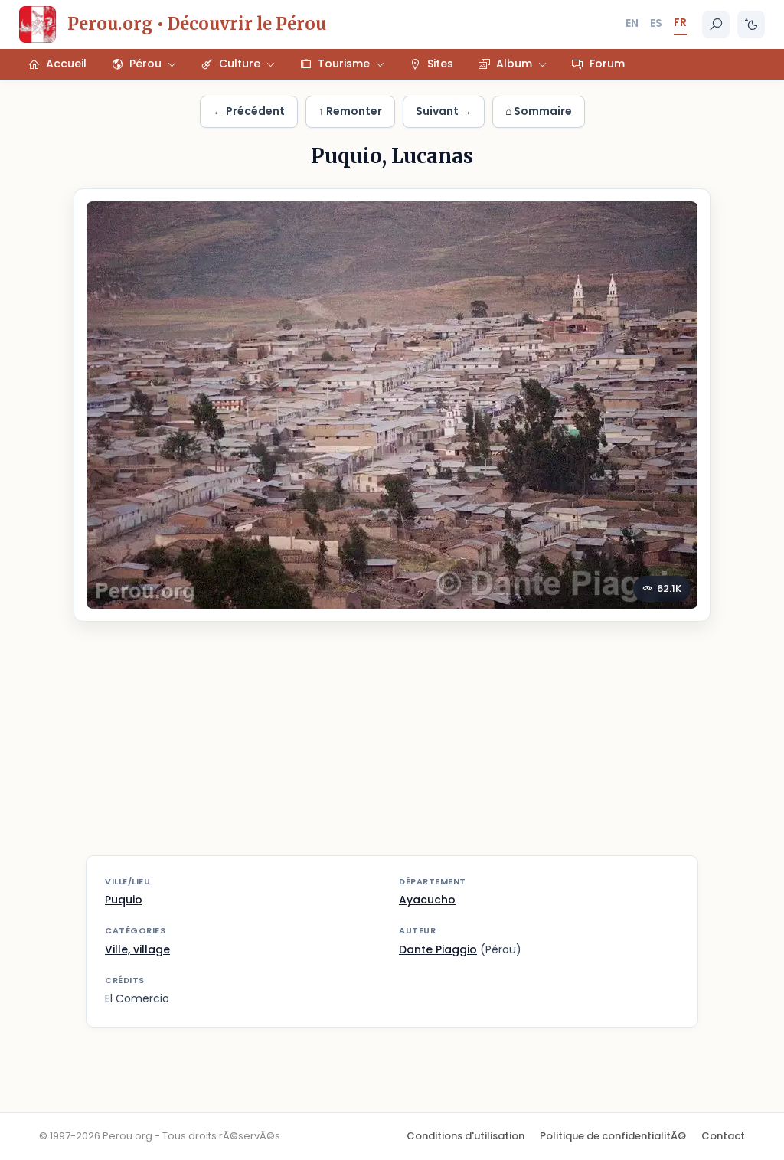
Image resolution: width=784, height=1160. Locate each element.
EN (632, 23)
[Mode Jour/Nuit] (751, 24)
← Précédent (249, 111)
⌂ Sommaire (538, 111)
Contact (723, 1136)
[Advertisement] (392, 748)
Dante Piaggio (438, 949)
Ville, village (137, 949)
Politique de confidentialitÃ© (613, 1136)
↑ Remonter (350, 111)
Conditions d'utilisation (465, 1136)
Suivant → (444, 111)
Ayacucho (427, 899)
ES (656, 23)
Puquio (123, 899)
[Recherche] (716, 24)
